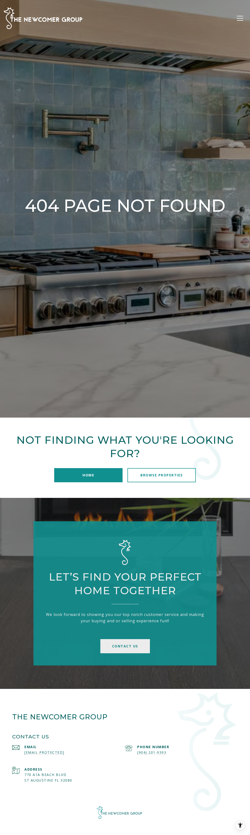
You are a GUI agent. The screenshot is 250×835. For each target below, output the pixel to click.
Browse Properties (161, 475)
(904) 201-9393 (151, 752)
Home (88, 475)
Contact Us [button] (125, 646)
